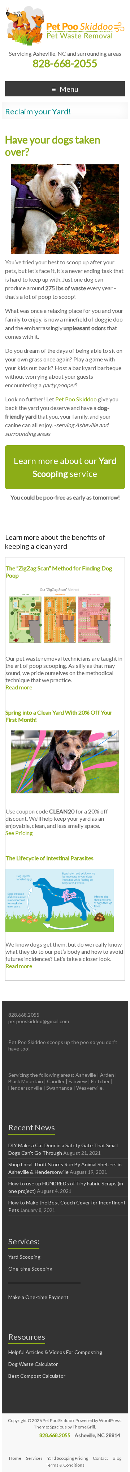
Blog (117, 1458)
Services (34, 1458)
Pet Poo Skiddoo (76, 399)
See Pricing (19, 832)
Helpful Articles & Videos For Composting (55, 1352)
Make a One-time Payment (38, 1297)
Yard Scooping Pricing (67, 1458)
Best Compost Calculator (36, 1376)
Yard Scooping (24, 1257)
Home (15, 1458)
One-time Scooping (30, 1269)
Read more (18, 687)
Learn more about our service (65, 467)
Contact (100, 1458)
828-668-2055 (65, 63)
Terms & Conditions (65, 1465)
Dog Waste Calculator (33, 1364)
